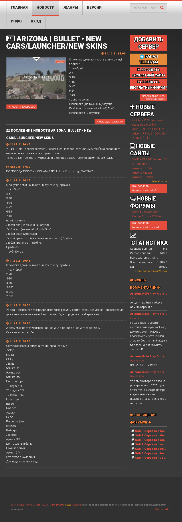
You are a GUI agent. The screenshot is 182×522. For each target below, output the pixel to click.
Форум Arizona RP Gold (147, 216)
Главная (19, 7)
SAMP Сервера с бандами (154, 453)
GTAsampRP (140, 163)
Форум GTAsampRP (145, 211)
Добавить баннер (153, 97)
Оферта (76, 504)
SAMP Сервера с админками (156, 440)
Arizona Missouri (143, 172)
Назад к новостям (110, 121)
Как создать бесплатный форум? (145, 225)
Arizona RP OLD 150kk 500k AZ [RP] (155, 133)
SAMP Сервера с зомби (152, 448)
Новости (45, 7)
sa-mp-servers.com (21, 504)
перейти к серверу (22, 106)
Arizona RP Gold (142, 177)
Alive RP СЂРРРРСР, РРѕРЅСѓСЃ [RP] (156, 129)
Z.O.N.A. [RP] (140, 138)
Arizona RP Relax (143, 168)
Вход (36, 21)
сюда (68, 504)
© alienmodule (163, 509)
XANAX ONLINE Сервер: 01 (149, 159)
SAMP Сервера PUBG (150, 457)
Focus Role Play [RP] (144, 124)
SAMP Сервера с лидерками (156, 444)
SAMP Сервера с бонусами (155, 435)
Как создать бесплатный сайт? (144, 188)
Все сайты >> (159, 181)
